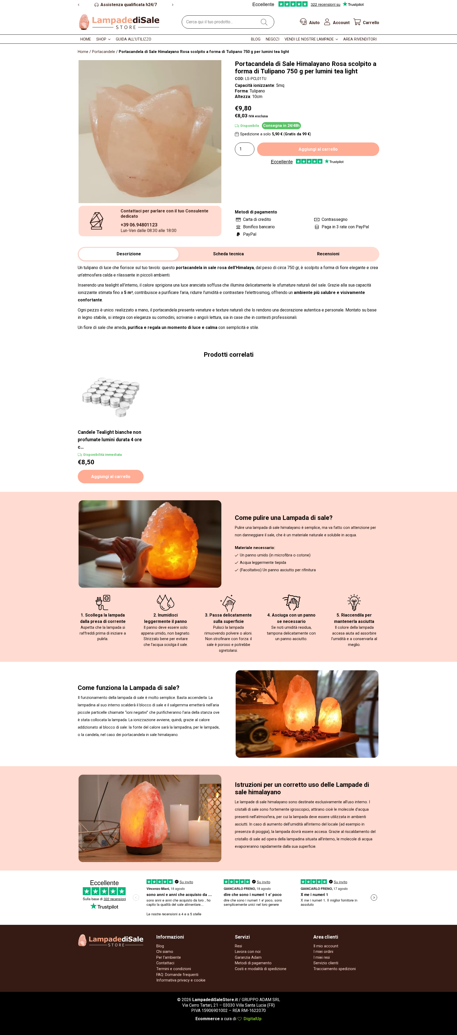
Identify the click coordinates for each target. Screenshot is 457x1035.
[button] (109, 39)
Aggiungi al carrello (318, 149)
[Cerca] (264, 22)
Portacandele (103, 52)
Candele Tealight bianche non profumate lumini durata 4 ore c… (110, 440)
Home (83, 52)
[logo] (119, 22)
